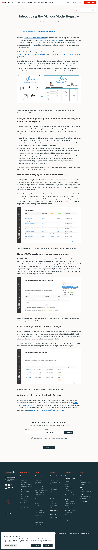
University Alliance (69, 492)
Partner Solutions (24, 507)
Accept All (47, 545)
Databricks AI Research (26, 486)
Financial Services (54, 480)
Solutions (37, 2)
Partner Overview (24, 496)
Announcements (42, 11)
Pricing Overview (39, 510)
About (51, 2)
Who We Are (83, 478)
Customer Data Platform (41, 490)
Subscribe (69, 432)
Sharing (37, 505)
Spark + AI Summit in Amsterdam (35, 38)
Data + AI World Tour (70, 503)
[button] (71, 2)
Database (37, 496)
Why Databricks (21, 2)
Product (30, 2)
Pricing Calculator (39, 512)
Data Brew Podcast (70, 517)
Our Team (82, 480)
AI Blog (67, 514)
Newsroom (83, 498)
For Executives (23, 480)
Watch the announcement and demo (38, 31)
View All (52, 496)
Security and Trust (85, 501)
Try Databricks (90, 2)
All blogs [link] (4, 7)
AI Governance (54, 503)
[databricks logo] (10, 472)
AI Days (67, 505)
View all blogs (49, 448)
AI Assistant (38, 480)
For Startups (23, 482)
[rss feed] (6, 488)
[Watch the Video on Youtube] (12, 488)
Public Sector (53, 491)
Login (74, 2)
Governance (38, 499)
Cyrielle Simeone (60, 22)
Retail (51, 494)
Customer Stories (24, 491)
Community (68, 481)
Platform (9, 7)
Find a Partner (23, 500)
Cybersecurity (53, 505)
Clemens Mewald (39, 22)
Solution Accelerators (55, 517)
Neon (36, 501)
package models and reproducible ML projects (32, 54)
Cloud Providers (24, 505)
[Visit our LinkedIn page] (6, 485)
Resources (44, 2)
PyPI (34, 45)
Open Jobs (83, 489)
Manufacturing (53, 486)
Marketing (52, 507)
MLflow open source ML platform (51, 40)
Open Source (38, 515)
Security (37, 503)
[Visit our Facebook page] (9, 485)
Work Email (28, 429)
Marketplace (38, 520)
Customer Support (70, 478)
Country (46, 429)
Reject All (36, 545)
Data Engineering (39, 492)
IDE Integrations (39, 522)
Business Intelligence (40, 488)
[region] (28, 540)
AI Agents (52, 501)
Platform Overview (39, 478)
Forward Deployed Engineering (54, 513)
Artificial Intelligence (40, 486)
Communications (54, 478)
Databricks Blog (69, 512)
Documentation (69, 476)
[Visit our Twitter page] (12, 485)
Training (67, 486)
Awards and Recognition (86, 496)
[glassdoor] (9, 488)
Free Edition (68, 490)
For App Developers (25, 478)
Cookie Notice (36, 540)
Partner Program (24, 498)
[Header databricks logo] (8, 2)
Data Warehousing (39, 494)
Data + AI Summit (69, 501)
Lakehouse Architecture (26, 484)
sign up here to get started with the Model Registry (46, 410)
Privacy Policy (64, 438)
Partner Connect (39, 524)
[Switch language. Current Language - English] (68, 2)
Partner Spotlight (24, 503)
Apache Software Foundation (83, 533)
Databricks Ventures (85, 482)
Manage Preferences (10, 545)
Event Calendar (69, 507)
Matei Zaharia (49, 22)
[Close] (52, 534)
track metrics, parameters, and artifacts (52, 52)
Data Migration (54, 510)
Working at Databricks (85, 491)
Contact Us (80, 2)
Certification (68, 488)
